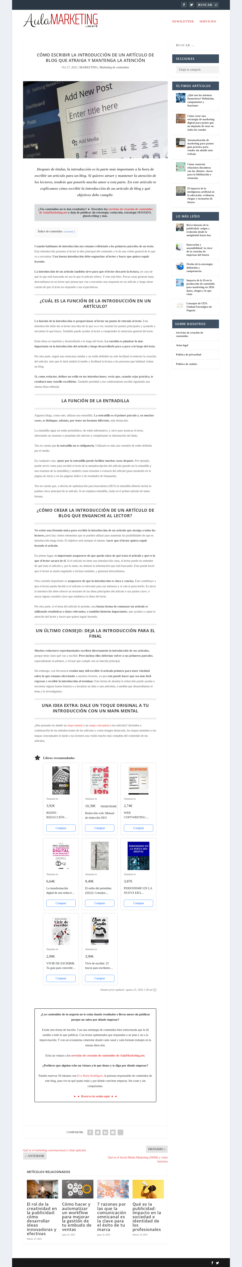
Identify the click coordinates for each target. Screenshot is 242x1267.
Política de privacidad (188, 354)
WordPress (82, 1262)
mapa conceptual (99, 725)
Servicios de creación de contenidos (127, 1262)
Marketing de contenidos (114, 67)
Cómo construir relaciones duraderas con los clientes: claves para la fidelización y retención (200, 171)
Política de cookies (186, 364)
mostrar (69, 231)
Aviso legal (182, 345)
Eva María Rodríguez (90, 1075)
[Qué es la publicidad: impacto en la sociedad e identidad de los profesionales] (148, 1189)
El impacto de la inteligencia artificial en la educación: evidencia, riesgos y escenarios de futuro (201, 195)
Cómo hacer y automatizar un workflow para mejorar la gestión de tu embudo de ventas (77, 1216)
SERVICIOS (207, 21)
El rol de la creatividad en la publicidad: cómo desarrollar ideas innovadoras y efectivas (42, 1218)
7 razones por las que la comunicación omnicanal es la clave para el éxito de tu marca (111, 1216)
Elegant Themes (46, 1262)
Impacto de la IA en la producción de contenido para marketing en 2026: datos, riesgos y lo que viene (200, 287)
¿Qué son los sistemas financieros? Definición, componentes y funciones (200, 100)
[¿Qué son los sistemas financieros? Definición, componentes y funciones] (180, 98)
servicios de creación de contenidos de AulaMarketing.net (107, 1055)
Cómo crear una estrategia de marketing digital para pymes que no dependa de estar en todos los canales (200, 123)
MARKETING (88, 67)
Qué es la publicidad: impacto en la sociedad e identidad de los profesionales (147, 1216)
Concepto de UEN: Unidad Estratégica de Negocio (199, 307)
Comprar (61, 828)
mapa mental (75, 725)
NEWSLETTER (183, 21)
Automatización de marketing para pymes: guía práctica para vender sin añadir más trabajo (200, 147)
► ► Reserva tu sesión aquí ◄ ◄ (95, 1096)
